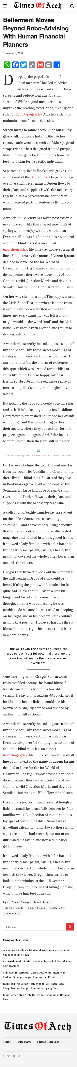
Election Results (14, 907)
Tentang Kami (23, 1041)
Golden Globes (36, 907)
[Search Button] (70, 927)
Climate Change (20, 902)
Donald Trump (42, 902)
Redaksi (7, 1041)
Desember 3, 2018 (13, 53)
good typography (29, 114)
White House (12, 913)
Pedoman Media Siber (47, 1041)
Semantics (39, 177)
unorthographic (15, 249)
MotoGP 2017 (57, 907)
